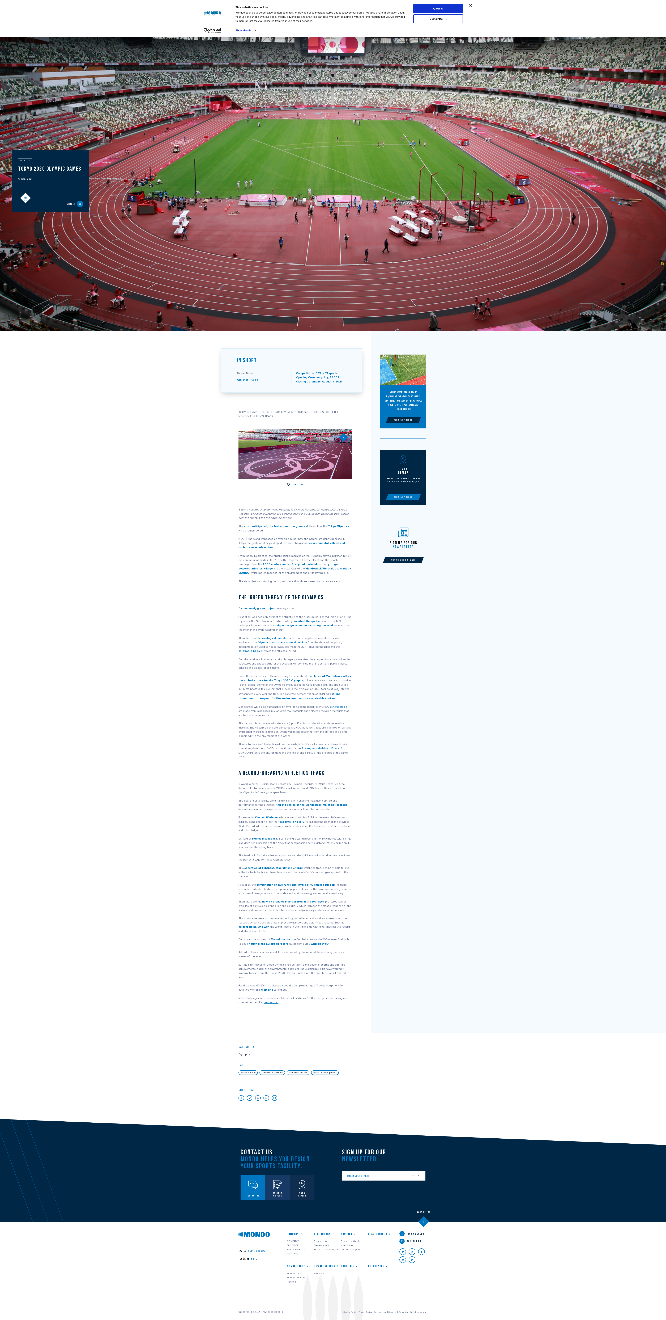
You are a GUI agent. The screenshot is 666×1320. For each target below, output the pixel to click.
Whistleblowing (418, 1312)
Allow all (438, 8)
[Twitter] (404, 1251)
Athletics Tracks (298, 1072)
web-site (267, 989)
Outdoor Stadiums (272, 1072)
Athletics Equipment (325, 1072)
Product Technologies (326, 1249)
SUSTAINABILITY (296, 1249)
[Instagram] (413, 1251)
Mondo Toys (294, 1273)
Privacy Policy (365, 1312)
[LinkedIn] (413, 1259)
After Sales (347, 1245)
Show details (243, 30)
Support (347, 1234)
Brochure (319, 1273)
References (376, 1266)
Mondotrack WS (316, 568)
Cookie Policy (350, 1312)
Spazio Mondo (377, 1234)
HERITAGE (292, 1253)
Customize (436, 18)
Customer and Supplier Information (391, 1312)
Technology (322, 1234)
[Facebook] (423, 1251)
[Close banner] (470, 5)
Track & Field (248, 1072)
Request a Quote (350, 1241)
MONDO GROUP (296, 1266)
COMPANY (293, 1241)
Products (347, 1266)
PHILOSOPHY (294, 1245)
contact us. (271, 1002)
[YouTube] (404, 1259)
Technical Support (351, 1249)
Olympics (244, 1054)
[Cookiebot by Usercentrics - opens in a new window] (212, 30)
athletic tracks (339, 706)
